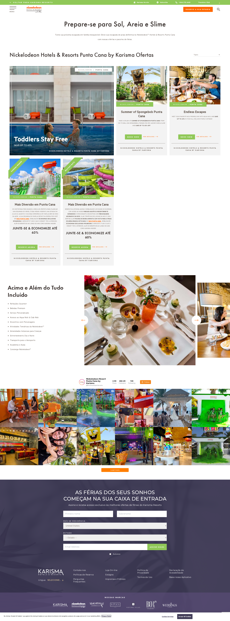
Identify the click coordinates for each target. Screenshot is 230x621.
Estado (67, 533)
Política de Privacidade (143, 571)
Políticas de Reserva (83, 575)
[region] (115, 616)
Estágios (109, 575)
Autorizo (117, 554)
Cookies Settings (167, 616)
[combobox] (219, 3)
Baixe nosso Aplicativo (180, 577)
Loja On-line (111, 570)
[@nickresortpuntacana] (82, 382)
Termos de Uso (144, 577)
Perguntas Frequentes (79, 580)
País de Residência (74, 521)
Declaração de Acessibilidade (176, 571)
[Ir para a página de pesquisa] (218, 9)
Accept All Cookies (184, 616)
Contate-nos (79, 570)
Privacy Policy (106, 616)
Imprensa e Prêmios (115, 579)
